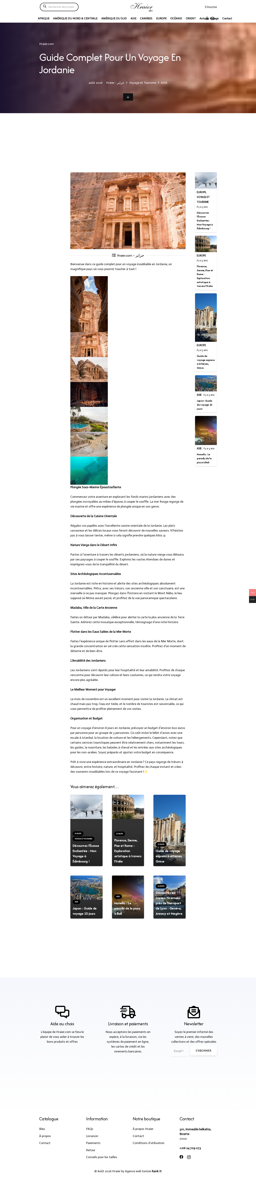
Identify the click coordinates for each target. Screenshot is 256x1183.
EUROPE (201, 192)
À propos (45, 1136)
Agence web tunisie (138, 1171)
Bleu (42, 1129)
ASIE (199, 394)
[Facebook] (181, 1157)
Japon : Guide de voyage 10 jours (85, 911)
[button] (235, 18)
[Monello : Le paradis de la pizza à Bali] (206, 430)
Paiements (93, 1143)
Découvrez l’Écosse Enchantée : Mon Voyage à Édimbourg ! (86, 853)
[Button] (128, 97)
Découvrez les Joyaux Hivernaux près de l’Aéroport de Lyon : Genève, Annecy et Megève (169, 903)
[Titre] (142, 7)
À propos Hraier (143, 1129)
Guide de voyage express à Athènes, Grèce (169, 856)
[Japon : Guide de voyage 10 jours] (86, 888)
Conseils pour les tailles (101, 1157)
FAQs (89, 1129)
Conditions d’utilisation (148, 1143)
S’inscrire (211, 7)
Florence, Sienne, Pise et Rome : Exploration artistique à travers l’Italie (127, 851)
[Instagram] (189, 1157)
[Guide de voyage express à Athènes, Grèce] (169, 830)
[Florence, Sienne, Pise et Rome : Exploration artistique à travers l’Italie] (128, 807)
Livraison (92, 1136)
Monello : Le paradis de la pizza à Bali (127, 908)
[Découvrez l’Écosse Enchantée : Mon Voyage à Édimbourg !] (86, 807)
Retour (90, 1150)
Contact (45, 1143)
